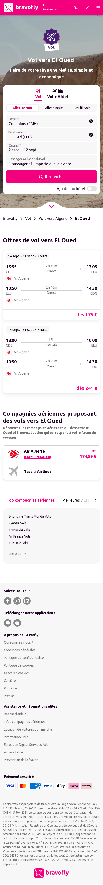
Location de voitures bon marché (28, 729)
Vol (28, 218)
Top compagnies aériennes (31, 500)
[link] (51, 284)
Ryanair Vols (18, 523)
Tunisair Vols (18, 543)
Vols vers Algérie (53, 218)
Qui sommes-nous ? (18, 642)
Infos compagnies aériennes (25, 722)
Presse (9, 696)
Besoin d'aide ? (15, 714)
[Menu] (98, 7)
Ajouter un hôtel (71, 188)
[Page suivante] (95, 500)
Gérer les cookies (17, 673)
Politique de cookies (19, 665)
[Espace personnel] (87, 8)
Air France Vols (20, 536)
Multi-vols (83, 108)
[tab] (38, 94)
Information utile (16, 737)
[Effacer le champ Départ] (91, 121)
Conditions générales (20, 650)
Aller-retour (22, 108)
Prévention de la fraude (21, 760)
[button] (18, 553)
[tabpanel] (51, 536)
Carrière (10, 681)
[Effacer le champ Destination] (91, 134)
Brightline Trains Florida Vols (30, 516)
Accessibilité (13, 752)
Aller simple (54, 108)
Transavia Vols (19, 530)
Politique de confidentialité (24, 658)
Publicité (10, 688)
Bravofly (10, 218)
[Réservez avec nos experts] (76, 7)
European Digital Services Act (26, 745)
